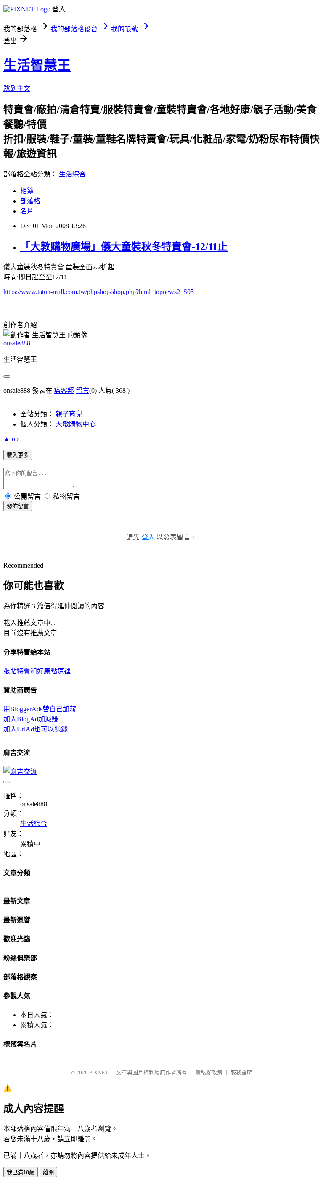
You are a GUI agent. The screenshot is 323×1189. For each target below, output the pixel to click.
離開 (48, 1172)
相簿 (27, 191)
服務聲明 (241, 1072)
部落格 (30, 201)
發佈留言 (18, 506)
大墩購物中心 (76, 424)
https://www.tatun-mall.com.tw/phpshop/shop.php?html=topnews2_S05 (98, 291)
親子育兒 (69, 414)
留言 (82, 390)
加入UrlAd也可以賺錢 (35, 729)
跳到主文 (16, 88)
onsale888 (16, 343)
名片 (27, 211)
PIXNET (98, 1072)
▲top (11, 438)
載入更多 (18, 455)
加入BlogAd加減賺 (30, 719)
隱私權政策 (208, 1072)
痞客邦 (64, 390)
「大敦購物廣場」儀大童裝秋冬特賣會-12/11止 (124, 246)
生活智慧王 (37, 65)
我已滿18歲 (20, 1172)
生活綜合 (72, 174)
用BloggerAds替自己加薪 (39, 709)
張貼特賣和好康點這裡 (37, 671)
